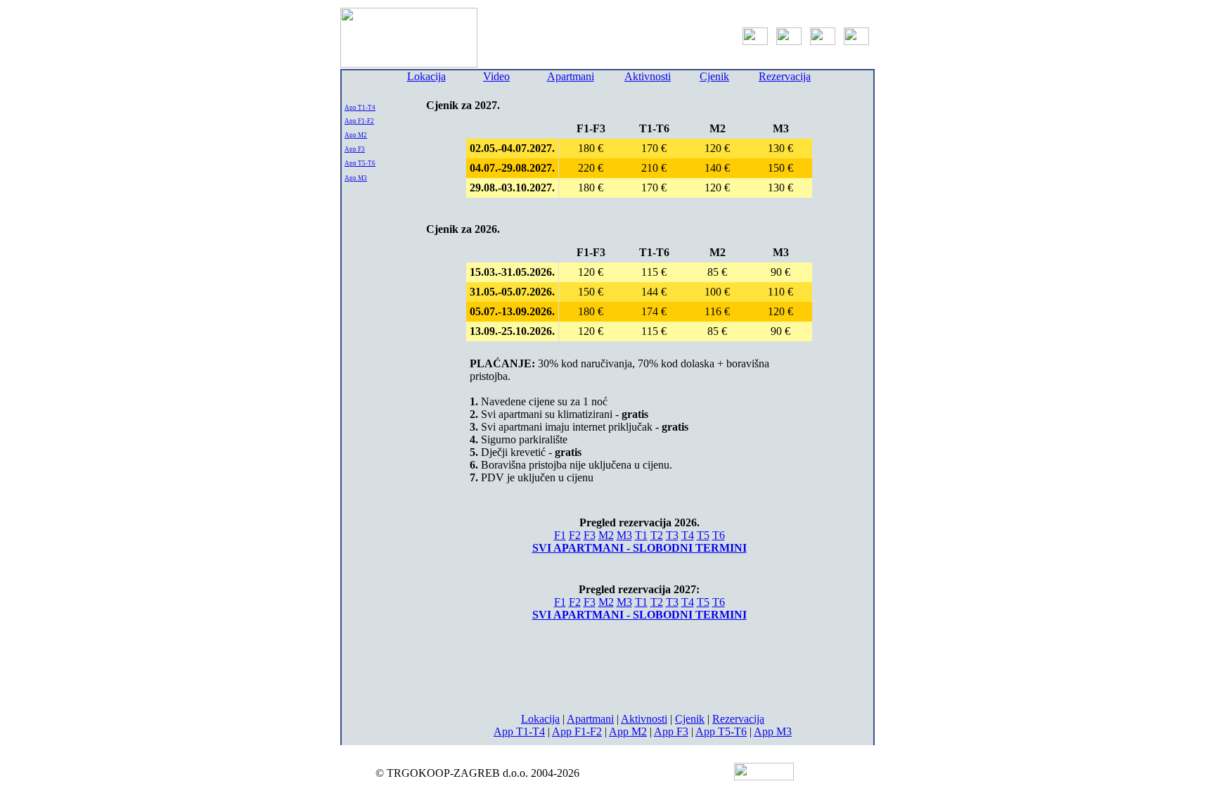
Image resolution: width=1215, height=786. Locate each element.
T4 (687, 535)
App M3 (356, 178)
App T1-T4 (360, 107)
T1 (641, 535)
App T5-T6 (360, 163)
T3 (672, 535)
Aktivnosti (647, 76)
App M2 (356, 135)
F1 (560, 535)
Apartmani (570, 76)
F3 (590, 535)
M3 (624, 535)
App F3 (355, 149)
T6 (718, 535)
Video (496, 76)
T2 (656, 535)
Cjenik (714, 76)
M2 (606, 535)
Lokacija (426, 76)
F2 (575, 535)
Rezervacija (785, 76)
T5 (703, 535)
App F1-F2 (359, 121)
